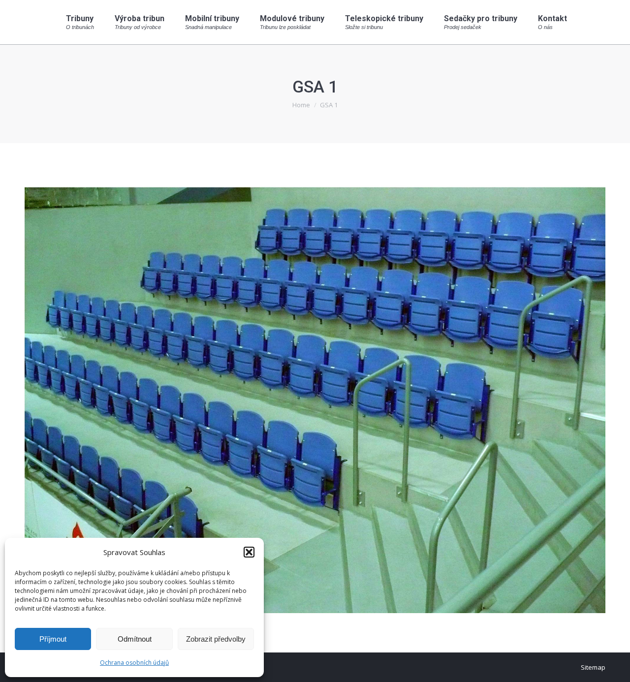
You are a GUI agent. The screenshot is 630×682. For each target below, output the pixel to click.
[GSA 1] (315, 395)
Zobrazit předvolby (216, 639)
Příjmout (52, 639)
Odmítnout (135, 639)
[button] (249, 552)
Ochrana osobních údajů (134, 662)
